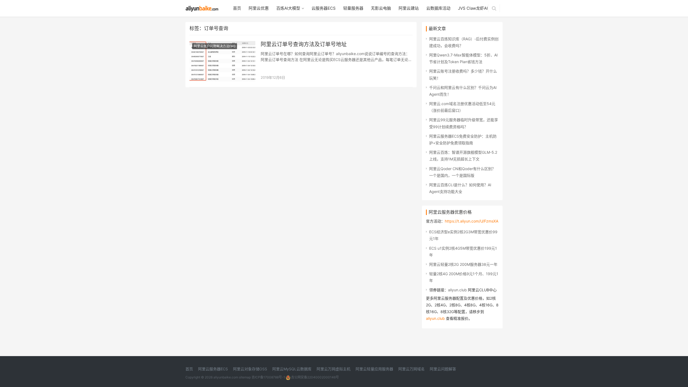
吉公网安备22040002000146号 (314, 377)
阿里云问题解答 (443, 369)
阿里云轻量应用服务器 (374, 369)
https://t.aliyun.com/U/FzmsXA (471, 221)
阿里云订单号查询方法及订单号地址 (304, 44)
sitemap (245, 377)
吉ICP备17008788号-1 (268, 377)
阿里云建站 (409, 8)
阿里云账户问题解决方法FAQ (214, 46)
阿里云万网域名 (411, 369)
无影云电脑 (381, 8)
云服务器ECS (323, 8)
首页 (237, 8)
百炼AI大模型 (288, 8)
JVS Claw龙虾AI (473, 8)
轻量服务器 (353, 8)
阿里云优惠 (259, 8)
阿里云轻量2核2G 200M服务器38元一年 (463, 264)
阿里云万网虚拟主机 (333, 369)
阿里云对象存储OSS (250, 369)
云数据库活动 (438, 8)
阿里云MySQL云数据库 (291, 369)
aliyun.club (457, 290)
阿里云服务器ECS (213, 369)
